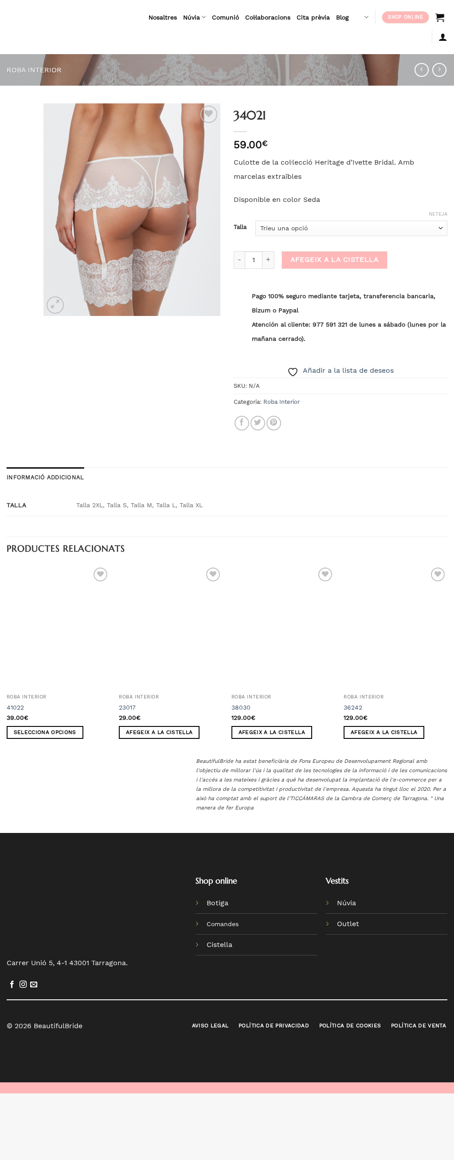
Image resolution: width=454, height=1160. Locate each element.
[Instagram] (23, 985)
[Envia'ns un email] (33, 985)
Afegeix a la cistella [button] (159, 732)
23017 (127, 707)
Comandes (223, 923)
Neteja (438, 214)
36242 (353, 707)
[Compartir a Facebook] (242, 423)
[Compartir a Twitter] (257, 423)
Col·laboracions (267, 17)
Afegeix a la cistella (334, 260)
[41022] (58, 627)
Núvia (191, 17)
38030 (240, 707)
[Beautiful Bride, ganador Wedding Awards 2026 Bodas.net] (118, 903)
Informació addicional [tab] (45, 477)
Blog (342, 17)
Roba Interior (34, 70)
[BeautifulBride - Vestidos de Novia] (68, 27)
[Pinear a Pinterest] (273, 423)
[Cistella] (439, 17)
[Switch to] (361, 17)
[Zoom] (55, 305)
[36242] (395, 627)
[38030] (283, 627)
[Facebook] (12, 985)
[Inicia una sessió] (442, 37)
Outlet (348, 923)
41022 (15, 707)
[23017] (171, 627)
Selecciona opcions (45, 732)
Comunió (225, 17)
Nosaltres (163, 17)
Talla (240, 227)
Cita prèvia (313, 17)
